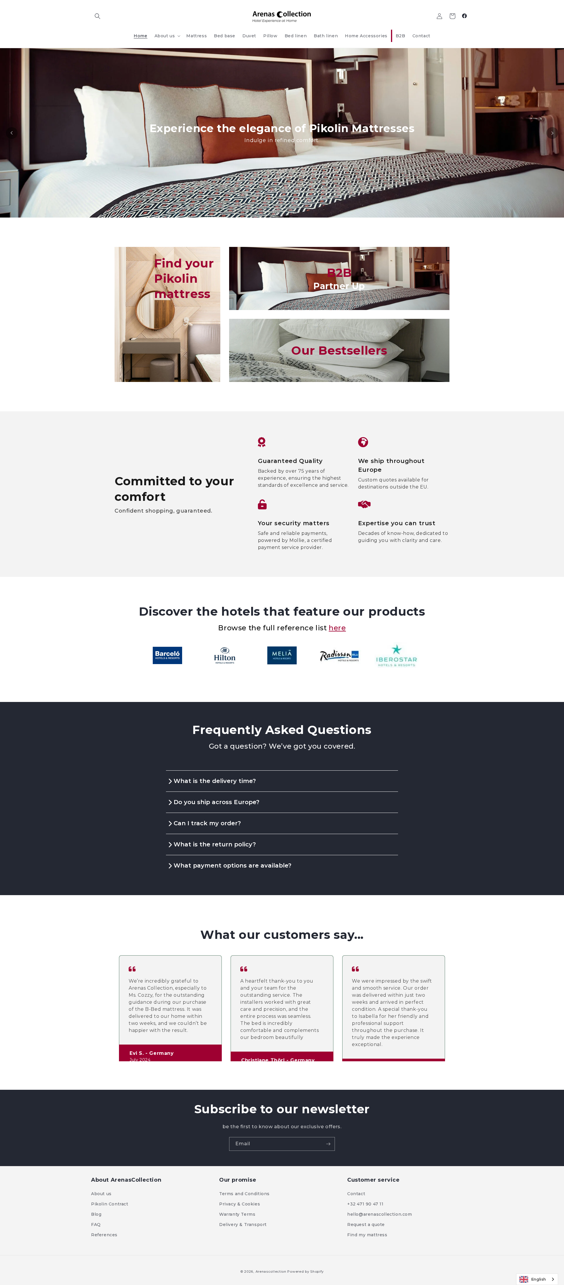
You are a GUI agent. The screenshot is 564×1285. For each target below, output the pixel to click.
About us (101, 1193)
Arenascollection (271, 1271)
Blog (96, 1214)
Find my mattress (367, 1234)
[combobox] (537, 1279)
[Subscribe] (328, 1144)
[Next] (552, 133)
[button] (97, 16)
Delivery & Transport (243, 1224)
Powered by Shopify (305, 1271)
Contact (356, 1193)
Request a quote (366, 1224)
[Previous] (12, 133)
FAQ (96, 1224)
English (538, 1279)
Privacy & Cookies (239, 1204)
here (337, 628)
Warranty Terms (237, 1214)
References (104, 1234)
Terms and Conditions (244, 1193)
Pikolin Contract (109, 1204)
